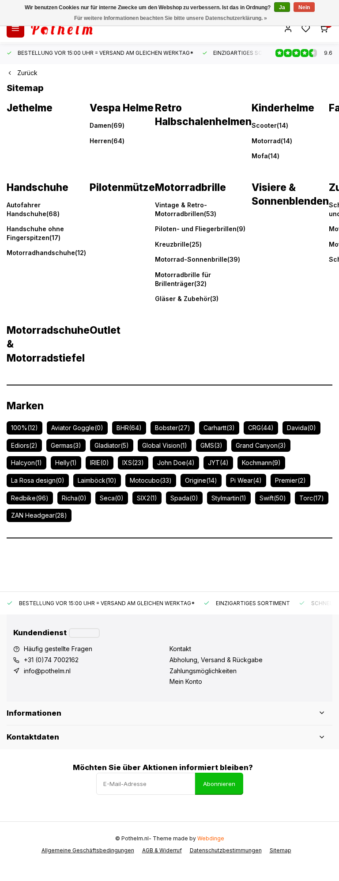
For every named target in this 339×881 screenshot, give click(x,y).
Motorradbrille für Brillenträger (183, 279)
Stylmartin (228, 498)
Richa (74, 498)
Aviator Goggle (77, 427)
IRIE (99, 462)
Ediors (24, 445)
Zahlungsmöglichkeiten (203, 671)
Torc (311, 498)
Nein (304, 7)
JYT (218, 462)
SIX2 (147, 498)
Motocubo (151, 480)
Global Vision (164, 445)
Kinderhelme (283, 108)
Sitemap (280, 850)
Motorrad (272, 141)
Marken (25, 406)
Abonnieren (219, 783)
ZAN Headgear (39, 515)
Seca (112, 498)
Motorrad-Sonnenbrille (197, 259)
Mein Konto (186, 681)
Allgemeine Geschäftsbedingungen (87, 850)
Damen (107, 125)
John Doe (176, 462)
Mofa (265, 156)
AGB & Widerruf (162, 850)
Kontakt (180, 648)
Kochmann (261, 462)
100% (24, 427)
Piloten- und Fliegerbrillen (200, 229)
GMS (211, 445)
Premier (290, 480)
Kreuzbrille (178, 244)
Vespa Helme (122, 108)
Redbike (30, 498)
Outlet (105, 330)
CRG (261, 427)
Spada (184, 498)
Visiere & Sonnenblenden (290, 194)
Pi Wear (246, 480)
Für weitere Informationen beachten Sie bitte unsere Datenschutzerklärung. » (170, 18)
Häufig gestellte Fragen (58, 648)
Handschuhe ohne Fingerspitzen (35, 233)
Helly (66, 462)
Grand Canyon (261, 445)
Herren (107, 141)
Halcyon (26, 462)
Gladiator (111, 445)
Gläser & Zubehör (186, 298)
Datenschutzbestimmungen (226, 850)
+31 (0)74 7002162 (51, 660)
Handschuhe (37, 187)
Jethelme (30, 108)
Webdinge (210, 838)
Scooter (270, 125)
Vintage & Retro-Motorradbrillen (185, 209)
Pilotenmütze (122, 187)
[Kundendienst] (84, 633)
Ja (282, 7)
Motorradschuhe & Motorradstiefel (48, 344)
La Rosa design (37, 480)
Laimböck (97, 480)
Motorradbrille (190, 187)
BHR (129, 427)
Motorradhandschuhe (46, 252)
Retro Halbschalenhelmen (203, 114)
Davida (301, 427)
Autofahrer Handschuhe (33, 209)
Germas (66, 445)
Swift (273, 498)
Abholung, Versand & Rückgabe (216, 660)
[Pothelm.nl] (62, 28)
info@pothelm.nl (47, 671)
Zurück (27, 72)
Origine (201, 480)
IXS (133, 462)
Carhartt (219, 427)
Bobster (172, 427)
